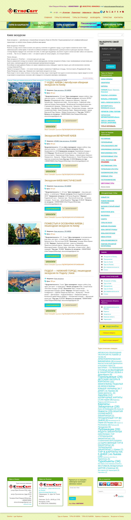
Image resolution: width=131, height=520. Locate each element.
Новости (105, 411)
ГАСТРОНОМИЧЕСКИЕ (108, 179)
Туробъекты (109, 461)
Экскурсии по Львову (110, 256)
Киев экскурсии (59, 90)
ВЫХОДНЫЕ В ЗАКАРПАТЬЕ (110, 371)
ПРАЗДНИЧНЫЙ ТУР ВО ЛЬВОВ (109, 419)
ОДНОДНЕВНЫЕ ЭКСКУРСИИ (110, 149)
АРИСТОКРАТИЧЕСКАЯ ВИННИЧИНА (109, 360)
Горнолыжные (110, 376)
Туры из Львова (108, 264)
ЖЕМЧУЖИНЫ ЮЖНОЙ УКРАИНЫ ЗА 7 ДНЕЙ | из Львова (110, 388)
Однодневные (108, 259)
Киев (101, 409)
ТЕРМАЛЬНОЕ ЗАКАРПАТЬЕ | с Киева (110, 448)
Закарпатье (107, 314)
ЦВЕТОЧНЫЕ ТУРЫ (107, 183)
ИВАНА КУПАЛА (106, 237)
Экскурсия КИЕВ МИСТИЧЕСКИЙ (63, 180)
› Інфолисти (86, 12)
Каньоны (112, 402)
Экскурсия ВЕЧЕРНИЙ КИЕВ (60, 135)
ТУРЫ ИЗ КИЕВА (74, 516)
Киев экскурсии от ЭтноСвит (42, 80)
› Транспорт (76, 12)
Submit (72, 498)
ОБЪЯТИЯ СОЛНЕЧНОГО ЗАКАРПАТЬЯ (110, 413)
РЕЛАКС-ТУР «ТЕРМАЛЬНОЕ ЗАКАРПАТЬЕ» (106, 436)
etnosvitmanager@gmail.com (47, 492)
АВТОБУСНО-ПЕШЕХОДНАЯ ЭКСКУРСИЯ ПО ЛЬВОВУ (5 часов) (109, 355)
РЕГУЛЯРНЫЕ (105, 138)
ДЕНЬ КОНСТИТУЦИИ (108, 233)
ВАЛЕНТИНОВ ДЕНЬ (107, 212)
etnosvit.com (27, 504)
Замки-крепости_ (106, 393)
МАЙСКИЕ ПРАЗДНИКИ (108, 226)
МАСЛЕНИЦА (105, 215)
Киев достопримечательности (22, 80)
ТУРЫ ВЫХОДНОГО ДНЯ (109, 145)
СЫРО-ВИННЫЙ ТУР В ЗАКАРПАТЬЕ (110, 444)
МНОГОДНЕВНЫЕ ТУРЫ (109, 153)
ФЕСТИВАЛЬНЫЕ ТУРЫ (109, 165)
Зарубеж (105, 395)
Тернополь (104, 459)
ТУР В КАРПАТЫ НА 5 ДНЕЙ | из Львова (110, 454)
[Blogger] (123, 12)
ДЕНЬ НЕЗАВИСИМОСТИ (109, 240)
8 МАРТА (104, 219)
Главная (9, 80)
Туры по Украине (63, 516)
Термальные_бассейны (110, 457)
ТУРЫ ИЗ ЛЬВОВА (88, 516)
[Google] (110, 12)
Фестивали (103, 470)
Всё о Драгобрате (110, 373)
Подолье (120, 422)
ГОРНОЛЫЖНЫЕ (106, 142)
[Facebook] (115, 12)
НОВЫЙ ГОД (105, 197)
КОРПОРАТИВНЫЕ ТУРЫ (109, 156)
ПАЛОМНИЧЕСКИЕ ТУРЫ (109, 172)
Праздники (104, 427)
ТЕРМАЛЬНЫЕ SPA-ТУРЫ (109, 169)
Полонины (104, 425)
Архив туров (105, 187)
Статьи (106, 270)
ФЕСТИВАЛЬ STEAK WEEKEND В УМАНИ (109, 463)
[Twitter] (120, 12)
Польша (115, 425)
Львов (120, 409)
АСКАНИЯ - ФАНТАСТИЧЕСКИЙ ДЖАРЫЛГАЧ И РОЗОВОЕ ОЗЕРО (110, 363)
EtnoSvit (120, 496)
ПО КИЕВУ (67, 90)
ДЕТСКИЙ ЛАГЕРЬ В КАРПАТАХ (109, 380)
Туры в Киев (107, 283)
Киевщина (110, 409)
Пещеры (111, 423)
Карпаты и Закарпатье (102, 516)
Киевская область (109, 317)
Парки (102, 422)
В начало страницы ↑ (88, 78)
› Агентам (66, 12)
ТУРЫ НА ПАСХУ (106, 222)
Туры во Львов (108, 262)
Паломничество (114, 420)
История (107, 399)
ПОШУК (111, 66)
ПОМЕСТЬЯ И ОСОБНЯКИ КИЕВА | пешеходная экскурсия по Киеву (64, 224)
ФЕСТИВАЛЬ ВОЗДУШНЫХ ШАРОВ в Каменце (110, 467)
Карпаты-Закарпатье (108, 405)
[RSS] (107, 12)
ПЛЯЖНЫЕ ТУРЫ (106, 176)
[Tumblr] (118, 12)
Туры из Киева (108, 289)
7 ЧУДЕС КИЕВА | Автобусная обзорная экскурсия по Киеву (66, 83)
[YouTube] (112, 12)
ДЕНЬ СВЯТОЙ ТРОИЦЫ (109, 229)
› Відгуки (96, 12)
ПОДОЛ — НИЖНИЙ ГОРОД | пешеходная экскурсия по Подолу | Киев (68, 271)
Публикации (109, 429)
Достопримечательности (111, 267)
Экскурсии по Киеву (110, 281)
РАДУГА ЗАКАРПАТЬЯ (110, 432)
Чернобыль (102, 472)
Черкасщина (107, 319)
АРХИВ (56, 141)
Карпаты (106, 311)
